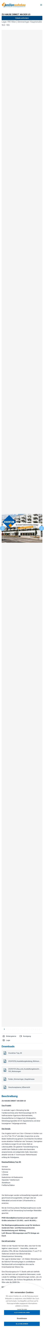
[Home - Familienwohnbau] (14, 4)
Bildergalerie (11, 1036)
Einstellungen (22, 1318)
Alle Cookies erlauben (22, 1312)
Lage (8, 1040)
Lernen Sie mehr (22, 1309)
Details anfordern (22, 18)
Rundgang (27, 1036)
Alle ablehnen (22, 1324)
